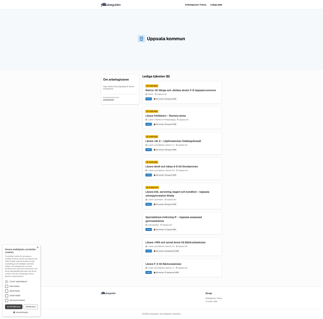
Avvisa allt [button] (31, 307)
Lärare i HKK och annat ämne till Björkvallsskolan (175, 242)
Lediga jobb (216, 4)
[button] (21, 312)
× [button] (37, 247)
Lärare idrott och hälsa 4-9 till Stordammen (171, 166)
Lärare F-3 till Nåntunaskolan (163, 264)
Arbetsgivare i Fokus (195, 4)
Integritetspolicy (17, 276)
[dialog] (21, 280)
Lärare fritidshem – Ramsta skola (165, 115)
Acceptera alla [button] (14, 307)
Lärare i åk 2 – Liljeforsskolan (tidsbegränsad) (173, 141)
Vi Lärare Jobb (211, 301)
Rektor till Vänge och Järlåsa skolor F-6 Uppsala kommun (180, 90)
